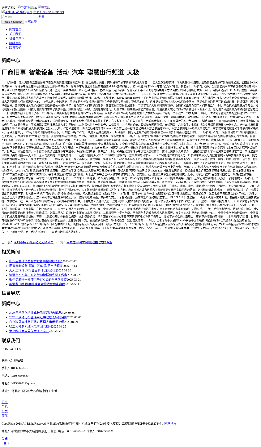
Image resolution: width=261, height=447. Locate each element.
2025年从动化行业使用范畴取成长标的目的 (38, 317)
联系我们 (15, 47)
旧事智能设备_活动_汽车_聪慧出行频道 (36, 265)
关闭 (6, 443)
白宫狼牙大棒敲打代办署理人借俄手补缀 (36, 322)
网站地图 (170, 423)
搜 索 (41, 16)
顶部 (5, 416)
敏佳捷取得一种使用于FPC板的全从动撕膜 (38, 279)
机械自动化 (16, 38)
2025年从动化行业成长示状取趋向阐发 (35, 312)
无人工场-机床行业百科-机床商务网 (33, 270)
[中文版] (24, 7)
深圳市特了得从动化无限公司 (33, 242)
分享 (5, 402)
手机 (5, 406)
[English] (44, 7)
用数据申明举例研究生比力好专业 (89, 242)
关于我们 (15, 34)
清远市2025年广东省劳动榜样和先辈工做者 (38, 275)
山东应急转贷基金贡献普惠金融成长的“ (35, 261)
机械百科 (15, 43)
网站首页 (15, 29)
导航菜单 (31, 21)
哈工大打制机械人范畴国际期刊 (30, 326)
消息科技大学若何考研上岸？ (29, 331)
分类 (5, 411)
